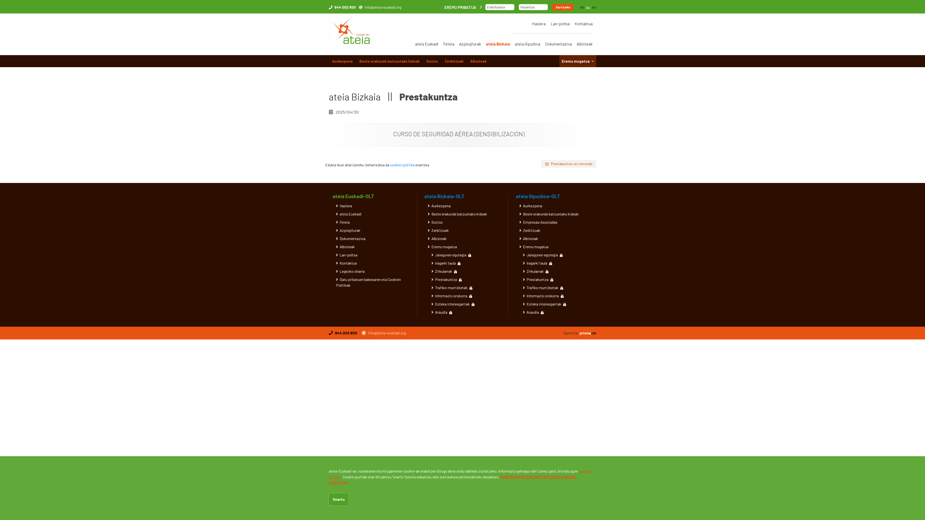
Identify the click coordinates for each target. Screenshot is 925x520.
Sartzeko (563, 7)
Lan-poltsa (560, 23)
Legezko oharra (352, 271)
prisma (588, 333)
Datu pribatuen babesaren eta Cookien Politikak (368, 282)
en (594, 7)
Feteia (448, 43)
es (582, 7)
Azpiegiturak (470, 43)
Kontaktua (584, 23)
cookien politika (402, 165)
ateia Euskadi (426, 43)
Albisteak (585, 43)
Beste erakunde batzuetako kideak (389, 61)
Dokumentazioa (558, 43)
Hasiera (539, 23)
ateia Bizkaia (498, 43)
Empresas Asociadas (540, 222)
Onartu (339, 499)
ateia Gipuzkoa (527, 43)
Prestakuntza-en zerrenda (571, 164)
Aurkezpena (342, 61)
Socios (432, 61)
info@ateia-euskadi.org (382, 7)
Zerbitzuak (454, 61)
